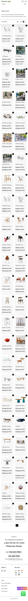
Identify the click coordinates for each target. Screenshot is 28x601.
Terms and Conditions (6, 583)
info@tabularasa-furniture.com (15, 559)
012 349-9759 (14, 556)
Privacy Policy (4, 591)
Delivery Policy (4, 588)
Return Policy (4, 586)
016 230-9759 (15, 552)
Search (2, 580)
